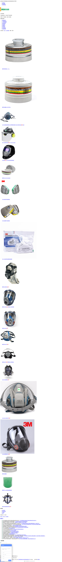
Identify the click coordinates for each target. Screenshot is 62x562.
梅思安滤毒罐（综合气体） (6, 107)
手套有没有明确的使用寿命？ (17, 525)
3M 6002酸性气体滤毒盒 (6, 220)
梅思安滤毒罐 (4, 473)
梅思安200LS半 (5, 344)
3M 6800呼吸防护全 (6, 454)
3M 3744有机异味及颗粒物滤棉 (7, 259)
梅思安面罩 (4, 511)
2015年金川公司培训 (12, 530)
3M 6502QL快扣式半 (6, 418)
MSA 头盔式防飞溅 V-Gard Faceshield (8, 142)
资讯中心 (1, 518)
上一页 (3, 516)
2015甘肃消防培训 (12, 528)
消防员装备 (4, 23)
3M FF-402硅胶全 (5, 379)
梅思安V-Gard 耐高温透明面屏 (7, 490)
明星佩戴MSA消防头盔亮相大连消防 (21, 526)
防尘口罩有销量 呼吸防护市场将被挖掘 (21, 527)
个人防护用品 (4, 22)
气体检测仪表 (4, 21)
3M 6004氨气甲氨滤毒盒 (6, 199)
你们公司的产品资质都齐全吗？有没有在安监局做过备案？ (31, 524)
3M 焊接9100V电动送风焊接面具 (8, 160)
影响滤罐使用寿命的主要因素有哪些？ (21, 521)
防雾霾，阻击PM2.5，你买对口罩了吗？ (22, 537)
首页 (4, 30)
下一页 (6, 516)
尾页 (7, 516)
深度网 (38, 559)
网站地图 (3, 3)
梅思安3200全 (5, 328)
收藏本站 (3, 2)
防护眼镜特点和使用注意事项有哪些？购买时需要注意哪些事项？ (34, 535)
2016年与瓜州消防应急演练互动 (18, 529)
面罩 (3, 513)
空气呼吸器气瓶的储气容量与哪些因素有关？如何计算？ (30, 523)
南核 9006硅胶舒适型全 (6, 506)
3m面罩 (3, 512)
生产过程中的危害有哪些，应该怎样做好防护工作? (27, 538)
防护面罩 (3, 510)
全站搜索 (7, 30)
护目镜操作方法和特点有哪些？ (18, 536)
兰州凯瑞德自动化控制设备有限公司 (24, 559)
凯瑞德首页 (4, 20)
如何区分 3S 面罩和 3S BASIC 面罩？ (21, 522)
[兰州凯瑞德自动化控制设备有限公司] (5, 11)
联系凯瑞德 (4, 4)
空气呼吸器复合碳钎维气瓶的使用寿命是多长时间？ (28, 520)
